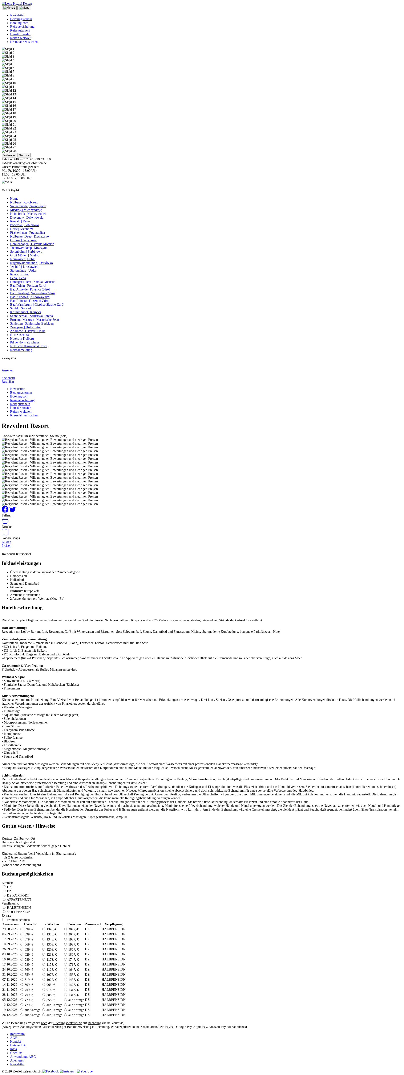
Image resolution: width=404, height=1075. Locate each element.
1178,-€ (51, 959)
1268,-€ (51, 949)
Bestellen (8, 381)
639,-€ (28, 949)
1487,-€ (73, 979)
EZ (9, 891)
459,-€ (28, 990)
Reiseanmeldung (21, 350)
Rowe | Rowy (19, 274)
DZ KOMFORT (18, 895)
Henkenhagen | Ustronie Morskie (32, 244)
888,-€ (50, 995)
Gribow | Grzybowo (23, 240)
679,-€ (28, 939)
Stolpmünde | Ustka (23, 270)
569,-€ (28, 969)
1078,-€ (51, 974)
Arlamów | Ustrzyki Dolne (27, 331)
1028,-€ (51, 979)
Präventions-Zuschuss (24, 342)
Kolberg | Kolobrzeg (23, 202)
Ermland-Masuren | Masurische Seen (34, 319)
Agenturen (17, 1060)
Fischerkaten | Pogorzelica (27, 232)
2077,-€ (73, 929)
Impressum (17, 1034)
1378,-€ (51, 934)
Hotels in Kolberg (22, 338)
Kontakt (15, 1041)
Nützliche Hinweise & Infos (28, 346)
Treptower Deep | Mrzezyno (29, 248)
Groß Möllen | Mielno (24, 255)
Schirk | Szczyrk (21, 308)
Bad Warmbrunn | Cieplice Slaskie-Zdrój (37, 304)
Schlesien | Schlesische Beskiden (32, 323)
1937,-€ (73, 944)
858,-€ (50, 1000)
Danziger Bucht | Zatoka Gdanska (32, 282)
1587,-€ (73, 974)
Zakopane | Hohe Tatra (25, 327)
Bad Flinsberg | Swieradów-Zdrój (32, 293)
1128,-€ (51, 969)
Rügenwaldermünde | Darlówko (31, 263)
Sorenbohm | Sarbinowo (26, 251)
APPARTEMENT (19, 899)
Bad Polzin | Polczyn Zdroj (28, 285)
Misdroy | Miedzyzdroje (26, 210)
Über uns (16, 1053)
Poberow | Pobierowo (24, 225)
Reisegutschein (20, 30)
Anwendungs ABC (23, 1056)
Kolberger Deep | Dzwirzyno (29, 236)
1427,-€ (73, 985)
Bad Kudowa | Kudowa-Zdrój (30, 297)
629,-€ (28, 954)
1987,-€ (73, 939)
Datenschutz (18, 1045)
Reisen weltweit (20, 38)
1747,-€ (73, 959)
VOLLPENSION (19, 912)
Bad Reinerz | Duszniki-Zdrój (29, 300)
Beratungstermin (21, 19)
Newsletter (17, 15)
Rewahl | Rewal (20, 221)
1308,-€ (51, 944)
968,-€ (50, 985)
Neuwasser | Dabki (22, 259)
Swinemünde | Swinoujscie (28, 206)
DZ (9, 887)
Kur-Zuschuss (19, 335)
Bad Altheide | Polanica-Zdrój (30, 289)
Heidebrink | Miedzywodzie (28, 213)
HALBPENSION (19, 907)
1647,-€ (73, 969)
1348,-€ (51, 939)
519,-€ (28, 979)
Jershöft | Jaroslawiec (24, 266)
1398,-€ (51, 929)
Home (14, 198)
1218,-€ (51, 954)
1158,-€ (51, 964)
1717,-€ (73, 964)
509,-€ (28, 985)
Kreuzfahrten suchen (24, 42)
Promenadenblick (18, 920)
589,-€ (28, 959)
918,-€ (50, 990)
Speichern (8, 378)
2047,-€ (73, 934)
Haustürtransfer (20, 34)
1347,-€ (73, 990)
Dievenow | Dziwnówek (26, 217)
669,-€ (28, 944)
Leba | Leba (18, 278)
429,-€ (28, 1000)
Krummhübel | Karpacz (25, 312)
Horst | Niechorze (21, 229)
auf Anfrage (76, 1000)
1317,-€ (73, 995)
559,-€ (28, 974)
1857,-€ (73, 949)
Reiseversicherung (22, 26)
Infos (13, 1049)
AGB (13, 1037)
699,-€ (28, 929)
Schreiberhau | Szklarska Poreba (31, 316)
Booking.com (19, 23)
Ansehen (7, 370)
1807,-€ (73, 954)
